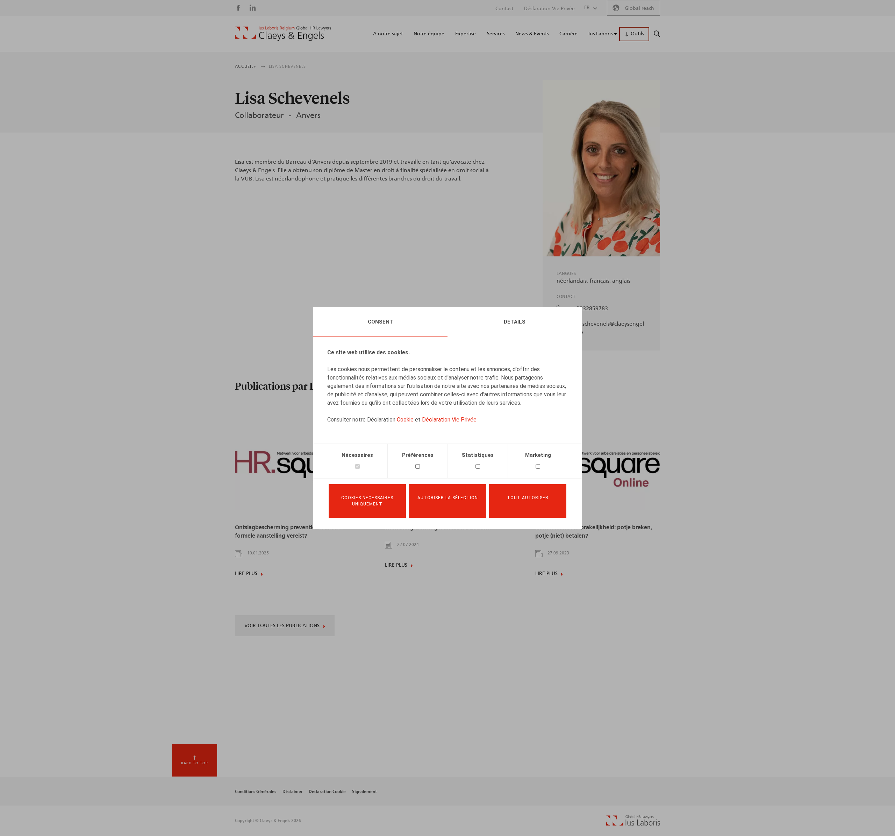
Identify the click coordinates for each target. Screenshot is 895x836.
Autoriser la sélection (447, 497)
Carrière (568, 33)
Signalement (364, 791)
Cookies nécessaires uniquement (367, 500)
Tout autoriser (528, 497)
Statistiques (478, 455)
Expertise (465, 33)
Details (514, 322)
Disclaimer (292, 791)
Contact (504, 8)
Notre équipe (429, 33)
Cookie (405, 419)
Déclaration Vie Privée (449, 419)
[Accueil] (283, 33)
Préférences (418, 455)
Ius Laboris (600, 33)
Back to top (194, 763)
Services (495, 33)
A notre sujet (388, 33)
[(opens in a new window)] (633, 824)
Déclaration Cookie (327, 791)
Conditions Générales (255, 791)
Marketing (538, 455)
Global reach (639, 8)
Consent (380, 322)
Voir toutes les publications (282, 625)
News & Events (532, 33)
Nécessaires (357, 455)
